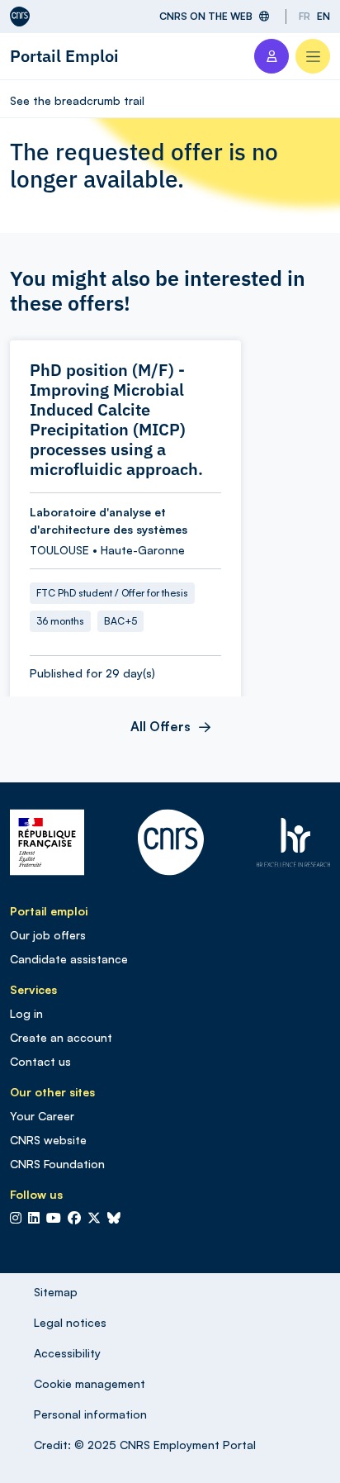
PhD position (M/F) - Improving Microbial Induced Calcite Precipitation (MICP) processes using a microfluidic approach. (116, 419)
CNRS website (48, 1140)
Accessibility (67, 1353)
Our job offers (48, 935)
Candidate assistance (69, 959)
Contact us (40, 1061)
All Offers (160, 726)
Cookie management (89, 1383)
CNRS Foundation (57, 1164)
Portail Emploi (64, 56)
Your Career (42, 1116)
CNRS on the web (206, 16)
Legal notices (70, 1322)
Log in (26, 1013)
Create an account (61, 1037)
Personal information (90, 1414)
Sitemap (56, 1292)
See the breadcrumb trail (77, 100)
